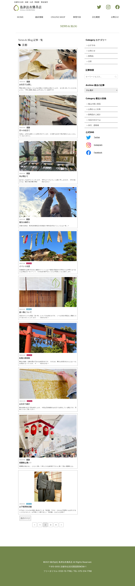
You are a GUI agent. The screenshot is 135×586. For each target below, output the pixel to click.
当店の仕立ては (94, 120)
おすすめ (91, 45)
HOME (20, 17)
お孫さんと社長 (94, 109)
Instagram (98, 145)
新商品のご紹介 (94, 114)
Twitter (97, 137)
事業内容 (77, 17)
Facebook (98, 152)
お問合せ (115, 17)
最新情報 (39, 17)
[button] (115, 77)
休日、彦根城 (93, 125)
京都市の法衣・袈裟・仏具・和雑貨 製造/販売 (31, 2)
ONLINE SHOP (58, 17)
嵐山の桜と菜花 (94, 104)
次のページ (25, 518)
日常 (90, 61)
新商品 (90, 56)
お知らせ (91, 51)
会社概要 (96, 17)
